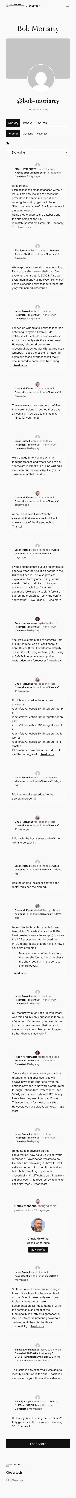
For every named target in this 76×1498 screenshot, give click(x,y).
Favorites (42, 133)
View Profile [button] (38, 1249)
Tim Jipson (21, 250)
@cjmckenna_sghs (38, 1243)
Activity (13, 123)
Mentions (27, 133)
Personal (13, 133)
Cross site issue (23, 392)
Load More (38, 1444)
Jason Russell (22, 311)
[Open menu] (68, 6)
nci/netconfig (22, 1275)
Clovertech (33, 5)
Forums (41, 123)
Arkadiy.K (20, 1401)
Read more (24, 227)
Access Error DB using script (30, 172)
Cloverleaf (20, 176)
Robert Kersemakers (26, 623)
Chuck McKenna (24, 388)
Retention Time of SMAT (28, 314)
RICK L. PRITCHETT (26, 169)
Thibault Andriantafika (27, 1349)
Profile (27, 123)
